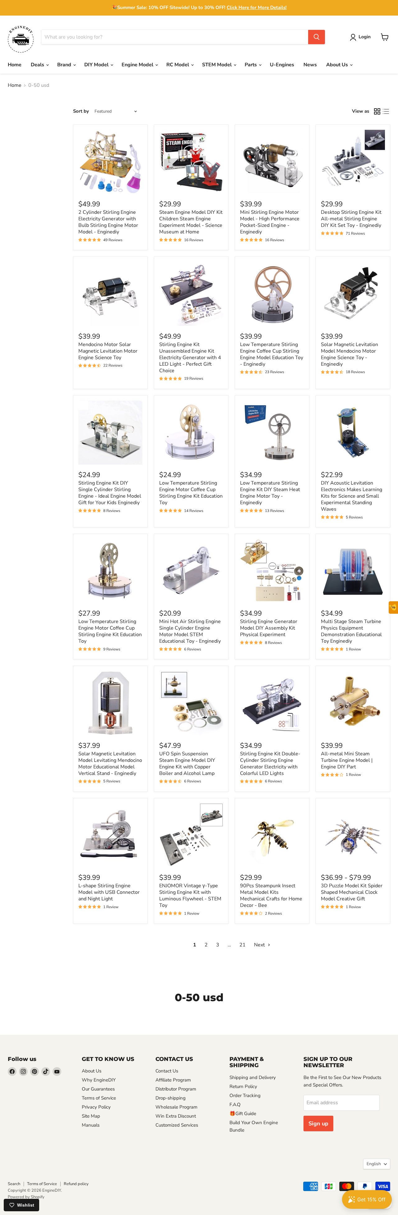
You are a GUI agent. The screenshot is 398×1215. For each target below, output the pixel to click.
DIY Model (97, 64)
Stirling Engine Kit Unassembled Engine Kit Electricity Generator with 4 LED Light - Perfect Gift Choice (190, 357)
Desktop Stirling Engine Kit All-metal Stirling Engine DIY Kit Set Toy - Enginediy (351, 219)
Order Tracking (245, 1095)
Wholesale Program (176, 1107)
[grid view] (377, 111)
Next (260, 944)
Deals (38, 64)
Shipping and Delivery (252, 1077)
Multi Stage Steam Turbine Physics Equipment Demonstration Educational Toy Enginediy (351, 631)
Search (14, 1184)
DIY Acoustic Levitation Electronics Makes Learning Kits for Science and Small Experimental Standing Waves (351, 496)
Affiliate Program (173, 1080)
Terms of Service (99, 1098)
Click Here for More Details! (257, 7)
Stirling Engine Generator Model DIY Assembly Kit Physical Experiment (268, 628)
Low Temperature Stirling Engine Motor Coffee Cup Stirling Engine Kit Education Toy (191, 493)
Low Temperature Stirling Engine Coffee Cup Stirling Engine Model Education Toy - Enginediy (271, 354)
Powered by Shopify (26, 1197)
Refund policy (76, 1184)
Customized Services (176, 1125)
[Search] (316, 37)
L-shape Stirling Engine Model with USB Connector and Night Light (109, 892)
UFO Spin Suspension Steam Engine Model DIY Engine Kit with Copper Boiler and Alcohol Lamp (187, 763)
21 (242, 944)
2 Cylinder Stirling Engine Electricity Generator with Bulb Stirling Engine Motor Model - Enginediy (108, 222)
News (310, 64)
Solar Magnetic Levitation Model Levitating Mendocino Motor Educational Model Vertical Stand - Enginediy (110, 763)
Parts (251, 64)
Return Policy (243, 1086)
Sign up (318, 1123)
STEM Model (217, 64)
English (374, 1164)
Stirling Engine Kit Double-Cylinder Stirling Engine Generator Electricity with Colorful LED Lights (270, 763)
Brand (64, 64)
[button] (361, 37)
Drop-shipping (170, 1098)
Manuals (91, 1125)
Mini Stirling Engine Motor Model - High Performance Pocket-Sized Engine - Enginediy (269, 222)
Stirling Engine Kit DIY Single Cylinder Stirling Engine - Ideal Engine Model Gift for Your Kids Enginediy (109, 493)
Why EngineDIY (99, 1080)
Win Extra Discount (175, 1116)
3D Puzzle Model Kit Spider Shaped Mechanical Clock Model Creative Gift (351, 892)
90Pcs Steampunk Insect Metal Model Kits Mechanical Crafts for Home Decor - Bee (271, 895)
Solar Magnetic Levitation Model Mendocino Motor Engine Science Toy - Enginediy (349, 354)
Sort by (81, 111)
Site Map (91, 1116)
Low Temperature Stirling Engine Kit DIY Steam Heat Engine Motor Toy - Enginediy (270, 493)
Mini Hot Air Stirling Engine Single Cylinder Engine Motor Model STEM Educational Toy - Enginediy (190, 631)
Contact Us (166, 1071)
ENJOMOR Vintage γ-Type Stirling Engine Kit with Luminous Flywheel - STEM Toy (190, 895)
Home (14, 64)
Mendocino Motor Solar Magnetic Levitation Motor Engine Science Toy (107, 351)
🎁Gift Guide (242, 1113)
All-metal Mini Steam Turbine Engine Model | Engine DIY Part (347, 760)
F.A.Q (235, 1104)
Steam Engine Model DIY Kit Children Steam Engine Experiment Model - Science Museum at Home (191, 222)
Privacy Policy (96, 1107)
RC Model (178, 64)
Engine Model (138, 64)
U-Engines (282, 64)
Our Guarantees (98, 1089)
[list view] (386, 111)
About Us (337, 64)
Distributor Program (175, 1089)
